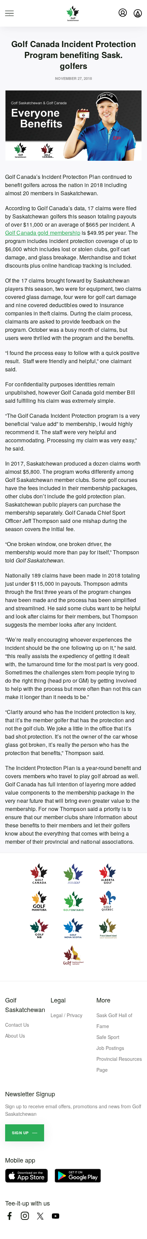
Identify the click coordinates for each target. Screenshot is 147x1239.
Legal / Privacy (66, 1015)
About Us (15, 1035)
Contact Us (17, 1024)
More (103, 999)
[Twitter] (40, 1216)
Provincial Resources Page (119, 1064)
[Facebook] (9, 1216)
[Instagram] (25, 1216)
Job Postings (110, 1047)
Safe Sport (107, 1037)
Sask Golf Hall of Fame (114, 1020)
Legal (58, 999)
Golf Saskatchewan (25, 1004)
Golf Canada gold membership (42, 233)
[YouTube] (55, 1216)
